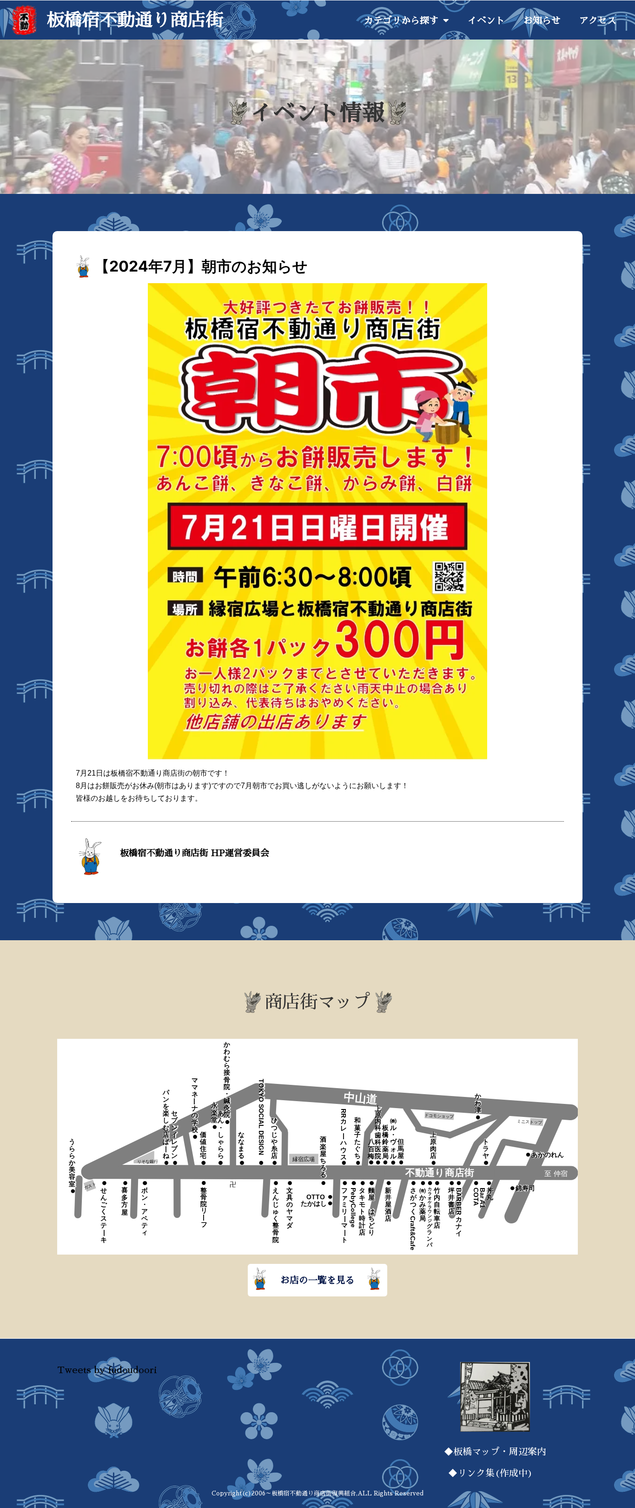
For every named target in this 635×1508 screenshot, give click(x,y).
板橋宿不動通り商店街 (134, 20)
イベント (486, 20)
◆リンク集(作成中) (495, 1473)
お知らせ (542, 20)
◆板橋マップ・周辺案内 (495, 1451)
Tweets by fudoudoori (107, 1370)
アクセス (597, 20)
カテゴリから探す (401, 20)
